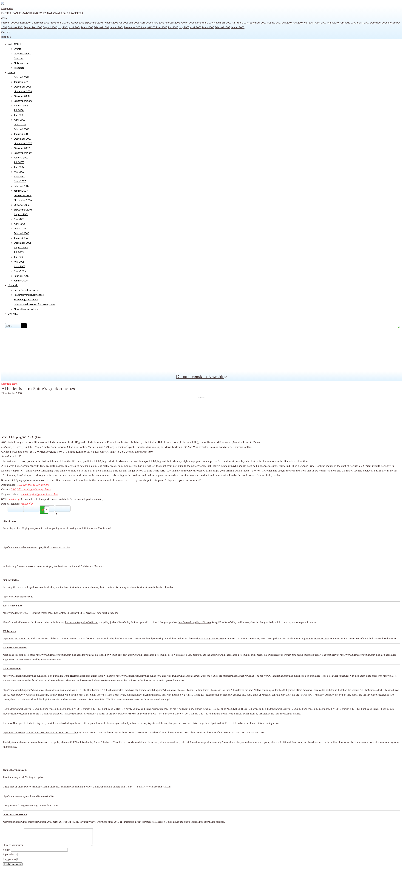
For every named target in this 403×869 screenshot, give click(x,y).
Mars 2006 (87, 27)
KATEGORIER (15, 43)
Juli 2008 (123, 22)
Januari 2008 (188, 22)
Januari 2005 (237, 27)
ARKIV (11, 72)
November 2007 (222, 22)
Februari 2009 (9, 22)
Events (6, 13)
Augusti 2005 (149, 27)
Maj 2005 (184, 27)
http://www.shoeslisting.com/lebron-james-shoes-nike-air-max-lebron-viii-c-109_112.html (47, 689)
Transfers (76, 13)
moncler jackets (11, 580)
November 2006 (23, 200)
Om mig (5, 31)
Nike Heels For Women (15, 647)
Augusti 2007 (274, 22)
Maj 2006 (63, 27)
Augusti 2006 (50, 27)
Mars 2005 (208, 27)
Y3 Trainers (9, 631)
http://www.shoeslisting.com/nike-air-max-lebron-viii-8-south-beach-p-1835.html (56, 694)
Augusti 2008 (111, 22)
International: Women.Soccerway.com (34, 304)
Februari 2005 (222, 27)
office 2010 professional (15, 814)
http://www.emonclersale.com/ (18, 596)
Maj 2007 (309, 22)
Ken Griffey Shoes (12, 605)
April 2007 (320, 22)
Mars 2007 (333, 22)
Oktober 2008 (76, 22)
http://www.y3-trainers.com (16, 638)
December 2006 (379, 22)
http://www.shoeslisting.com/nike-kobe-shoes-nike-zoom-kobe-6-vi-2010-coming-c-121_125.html (58, 708)
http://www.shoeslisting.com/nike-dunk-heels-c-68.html (30, 675)
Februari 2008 (172, 22)
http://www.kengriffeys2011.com (19, 612)
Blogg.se (6, 36)
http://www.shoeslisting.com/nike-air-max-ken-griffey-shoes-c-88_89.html (44, 741)
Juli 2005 (162, 27)
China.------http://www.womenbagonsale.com (148, 786)
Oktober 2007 (240, 22)
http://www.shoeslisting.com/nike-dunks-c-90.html (141, 675)
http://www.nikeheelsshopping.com (53, 654)
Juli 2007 (287, 22)
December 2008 (40, 22)
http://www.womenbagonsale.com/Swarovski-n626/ (28, 796)
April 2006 (74, 27)
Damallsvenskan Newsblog (201, 376)
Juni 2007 (298, 22)
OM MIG (13, 313)
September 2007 (257, 22)
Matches (40, 13)
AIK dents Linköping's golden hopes (38, 388)
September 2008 (94, 22)
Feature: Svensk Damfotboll (29, 294)
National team (57, 13)
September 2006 (33, 27)
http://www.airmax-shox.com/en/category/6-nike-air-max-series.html (36, 547)
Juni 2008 (134, 22)
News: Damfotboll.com (26, 308)
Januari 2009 (24, 22)
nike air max (9, 521)
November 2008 (59, 22)
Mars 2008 (158, 22)
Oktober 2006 (15, 27)
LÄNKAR (13, 285)
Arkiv (4, 17)
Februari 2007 (347, 22)
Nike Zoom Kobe (12, 668)
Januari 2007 (362, 22)
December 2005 (133, 27)
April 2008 (146, 22)
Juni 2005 (173, 27)
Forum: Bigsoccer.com (26, 299)
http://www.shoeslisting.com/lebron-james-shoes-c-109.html (164, 689)
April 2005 (196, 27)
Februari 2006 (101, 27)
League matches (22, 13)
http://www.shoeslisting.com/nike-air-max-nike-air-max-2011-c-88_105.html (40, 732)
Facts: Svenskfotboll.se (26, 289)
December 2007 (204, 22)
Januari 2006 (116, 27)
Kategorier (7, 8)
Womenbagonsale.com (15, 770)
